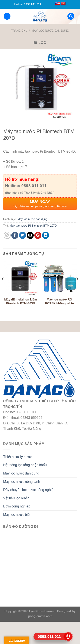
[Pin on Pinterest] (37, 235)
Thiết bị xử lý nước (17, 457)
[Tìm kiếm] (70, 16)
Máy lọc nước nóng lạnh (21, 481)
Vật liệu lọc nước (16, 498)
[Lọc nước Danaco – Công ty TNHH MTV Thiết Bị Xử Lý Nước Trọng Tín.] (40, 16)
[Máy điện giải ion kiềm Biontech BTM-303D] (20, 278)
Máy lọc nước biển (17, 514)
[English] (57, 3)
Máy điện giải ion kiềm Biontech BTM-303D (20, 301)
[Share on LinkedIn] (45, 235)
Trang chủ (19, 30)
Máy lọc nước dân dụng (50, 30)
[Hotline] (68, 636)
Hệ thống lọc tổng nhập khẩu (25, 465)
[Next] (77, 287)
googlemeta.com (40, 616)
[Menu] (7, 16)
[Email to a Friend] (30, 235)
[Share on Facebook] (14, 235)
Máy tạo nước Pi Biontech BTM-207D (33, 225)
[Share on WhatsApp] (7, 235)
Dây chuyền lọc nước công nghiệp (29, 490)
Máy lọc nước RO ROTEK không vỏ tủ (59, 301)
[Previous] (3, 287)
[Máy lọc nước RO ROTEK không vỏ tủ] (59, 278)
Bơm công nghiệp (16, 506)
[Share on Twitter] (22, 235)
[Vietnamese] (63, 3)
